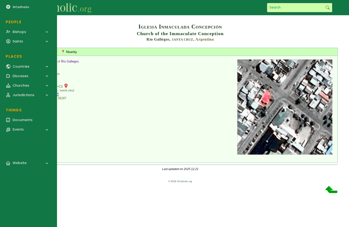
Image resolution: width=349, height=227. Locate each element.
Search (327, 8)
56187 (62, 98)
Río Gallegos (70, 61)
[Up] (331, 191)
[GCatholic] (58, 8)
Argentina (204, 39)
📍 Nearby (69, 52)
